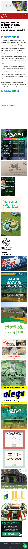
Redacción (17, 33)
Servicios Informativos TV (4, 16)
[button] (25, 546)
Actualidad (7, 94)
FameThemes (17, 547)
